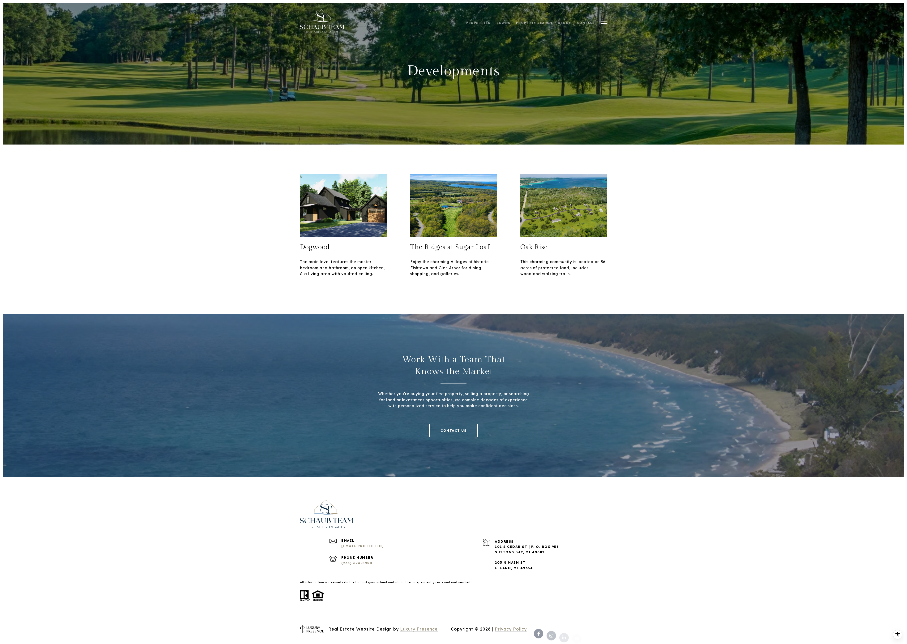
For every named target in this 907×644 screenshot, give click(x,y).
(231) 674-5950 (356, 563)
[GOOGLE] (602, 629)
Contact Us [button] (453, 430)
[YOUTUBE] (577, 629)
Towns (503, 21)
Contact (586, 21)
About (564, 21)
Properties (478, 21)
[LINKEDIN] (564, 629)
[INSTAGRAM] (551, 629)
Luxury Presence (419, 629)
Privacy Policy (511, 629)
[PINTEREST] (589, 629)
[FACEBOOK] (538, 629)
